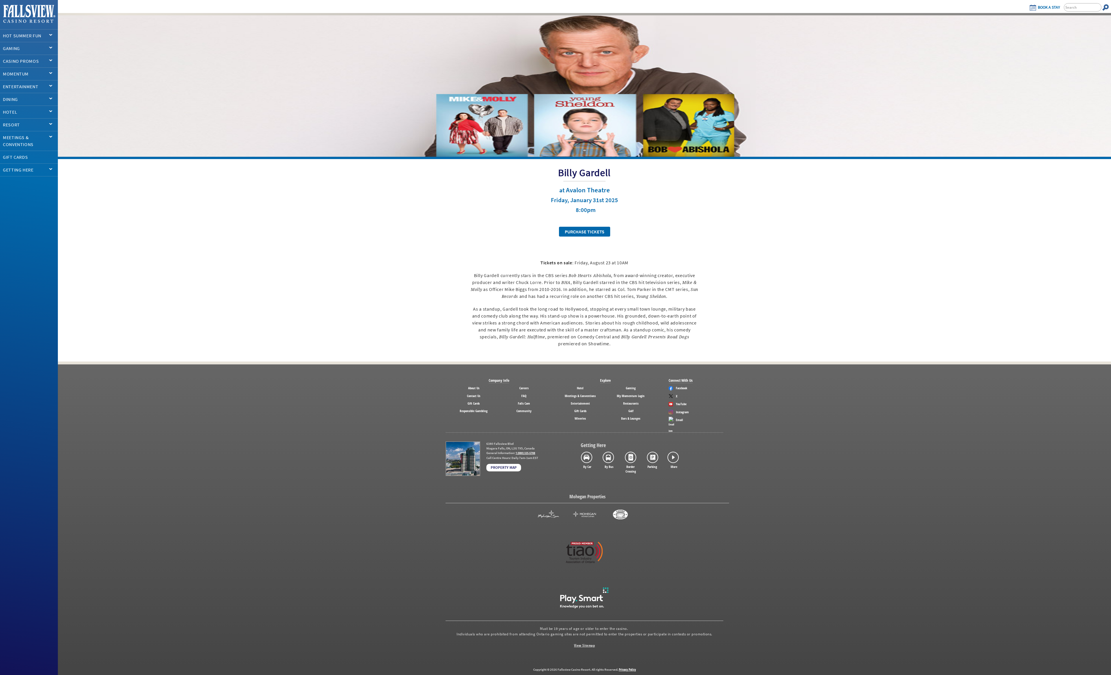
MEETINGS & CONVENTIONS (18, 140)
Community (523, 411)
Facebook (681, 388)
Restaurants (631, 403)
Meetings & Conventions (580, 396)
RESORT (11, 125)
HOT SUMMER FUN (22, 35)
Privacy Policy (627, 669)
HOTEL (10, 112)
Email (679, 420)
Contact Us (473, 396)
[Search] (1105, 7)
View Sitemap (584, 645)
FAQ (524, 396)
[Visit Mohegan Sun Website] (548, 514)
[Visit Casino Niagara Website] (620, 514)
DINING (10, 99)
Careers (524, 388)
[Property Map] (463, 458)
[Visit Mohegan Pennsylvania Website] (584, 514)
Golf (630, 411)
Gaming (631, 388)
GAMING (11, 48)
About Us (473, 388)
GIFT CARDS (15, 157)
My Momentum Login (631, 396)
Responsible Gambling (474, 411)
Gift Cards (474, 403)
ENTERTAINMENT (20, 86)
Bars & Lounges (630, 418)
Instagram (682, 412)
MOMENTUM (16, 74)
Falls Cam (524, 403)
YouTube (681, 404)
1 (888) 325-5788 (525, 453)
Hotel (580, 388)
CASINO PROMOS (21, 61)
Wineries (580, 418)
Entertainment (580, 403)
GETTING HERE (18, 170)
